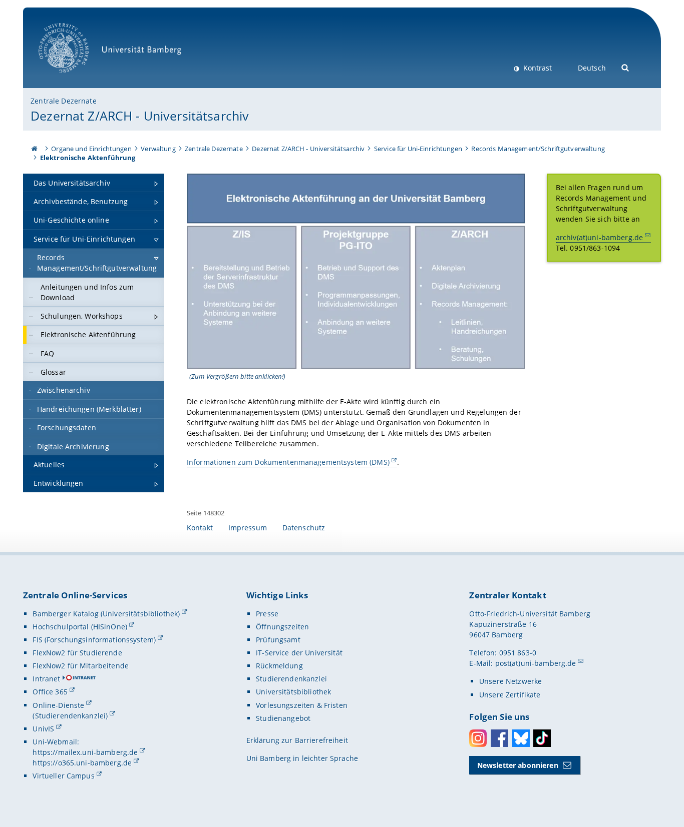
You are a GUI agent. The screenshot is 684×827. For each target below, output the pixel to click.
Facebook (499, 738)
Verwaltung (158, 148)
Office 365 (50, 691)
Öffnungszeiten (282, 626)
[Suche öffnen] (625, 67)
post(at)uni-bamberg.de (535, 663)
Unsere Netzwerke (510, 681)
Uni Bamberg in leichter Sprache (302, 758)
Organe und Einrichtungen (91, 148)
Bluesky (521, 738)
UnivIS (43, 728)
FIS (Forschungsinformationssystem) (94, 639)
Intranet (46, 678)
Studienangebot (283, 718)
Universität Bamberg (74, 78)
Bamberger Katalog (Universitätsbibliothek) (106, 613)
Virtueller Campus (63, 775)
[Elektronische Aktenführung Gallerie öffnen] (356, 271)
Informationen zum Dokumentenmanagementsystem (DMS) (288, 462)
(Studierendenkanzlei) (70, 715)
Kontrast (536, 68)
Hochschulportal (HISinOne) (80, 626)
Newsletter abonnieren (517, 765)
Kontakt (200, 527)
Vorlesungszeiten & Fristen (302, 705)
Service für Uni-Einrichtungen (418, 148)
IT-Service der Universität (299, 652)
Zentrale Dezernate (64, 101)
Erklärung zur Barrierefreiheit (297, 740)
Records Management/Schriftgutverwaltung (537, 148)
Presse (267, 613)
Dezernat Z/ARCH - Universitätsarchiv (140, 115)
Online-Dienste (58, 705)
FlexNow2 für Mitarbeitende (81, 665)
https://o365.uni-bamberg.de (82, 762)
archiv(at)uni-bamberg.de (599, 237)
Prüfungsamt (278, 639)
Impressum (247, 527)
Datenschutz (303, 527)
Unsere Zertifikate (510, 694)
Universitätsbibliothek (293, 691)
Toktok (542, 738)
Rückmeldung (279, 665)
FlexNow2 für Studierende (77, 652)
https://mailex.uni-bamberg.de (85, 752)
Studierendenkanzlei (291, 678)
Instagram (478, 738)
